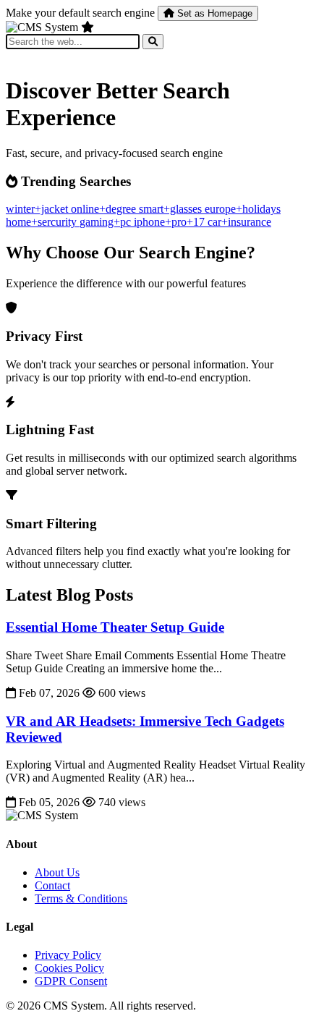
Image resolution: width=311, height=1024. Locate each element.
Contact (52, 885)
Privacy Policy (68, 955)
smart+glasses (172, 209)
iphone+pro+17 (171, 222)
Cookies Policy (69, 968)
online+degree (105, 209)
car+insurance (239, 222)
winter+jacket (38, 209)
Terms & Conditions (81, 898)
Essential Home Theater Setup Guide (115, 627)
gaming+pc (107, 222)
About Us (57, 872)
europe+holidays (243, 209)
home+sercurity (43, 222)
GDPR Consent (71, 981)
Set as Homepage (213, 13)
